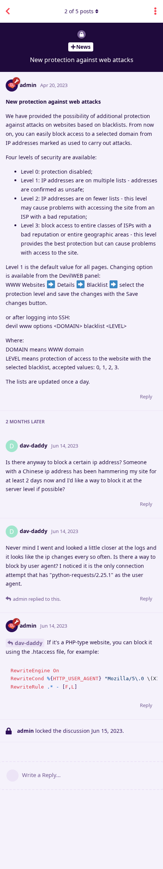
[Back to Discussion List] (7, 11)
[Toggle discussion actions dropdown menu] (155, 11)
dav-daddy (28, 643)
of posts (79, 11)
